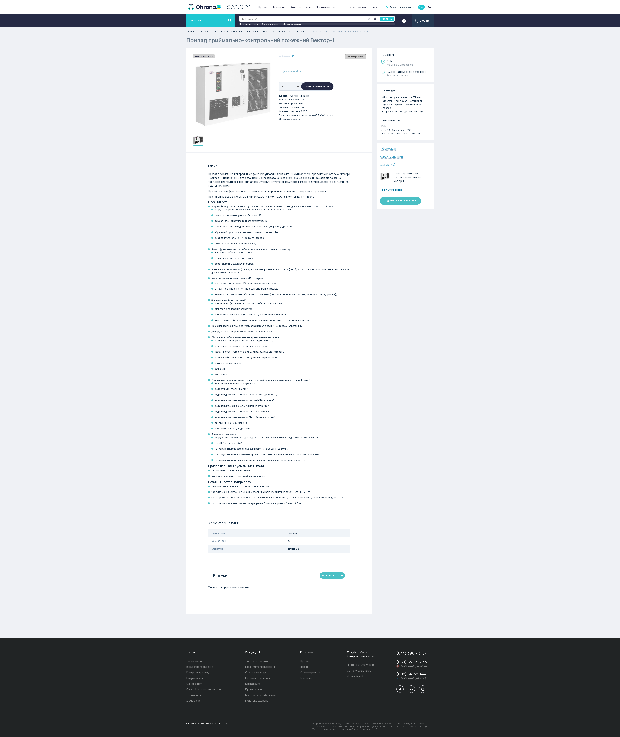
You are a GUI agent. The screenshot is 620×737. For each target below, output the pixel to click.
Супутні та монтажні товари (203, 689)
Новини (304, 666)
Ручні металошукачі (249, 24)
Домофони (193, 700)
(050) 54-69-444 (411, 661)
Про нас (263, 7)
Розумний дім (194, 678)
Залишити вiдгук (332, 575)
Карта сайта (252, 683)
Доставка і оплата (327, 7)
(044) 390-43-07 (411, 653)
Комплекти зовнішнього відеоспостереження (282, 24)
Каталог (204, 31)
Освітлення (193, 695)
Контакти (279, 7)
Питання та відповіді (257, 678)
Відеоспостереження (199, 666)
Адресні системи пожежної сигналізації (284, 31)
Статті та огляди (300, 7)
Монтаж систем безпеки (260, 695)
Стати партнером (354, 7)
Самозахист (194, 683)
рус (430, 7)
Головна (190, 31)
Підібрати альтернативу (317, 86)
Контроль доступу (197, 672)
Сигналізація (221, 31)
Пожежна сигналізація (245, 31)
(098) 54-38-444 (411, 673)
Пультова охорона (256, 700)
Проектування (254, 689)
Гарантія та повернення (260, 666)
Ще (373, 7)
